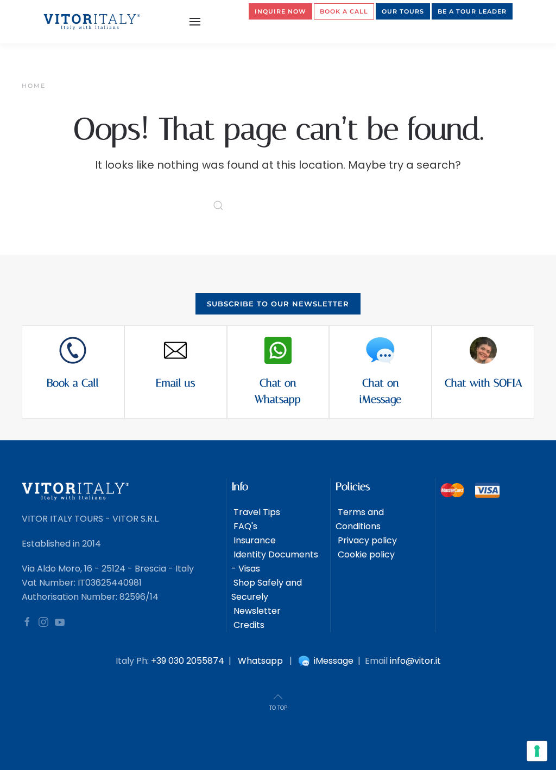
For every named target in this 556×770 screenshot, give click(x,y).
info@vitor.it (415, 661)
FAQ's (244, 526)
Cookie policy (365, 554)
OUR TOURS (403, 11)
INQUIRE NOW (280, 11)
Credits (247, 625)
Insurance (253, 540)
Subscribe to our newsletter (278, 303)
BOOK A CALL (344, 11)
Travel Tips (255, 512)
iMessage (332, 661)
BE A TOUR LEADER (472, 11)
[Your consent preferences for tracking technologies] (537, 751)
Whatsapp (260, 661)
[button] (195, 21)
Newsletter (256, 611)
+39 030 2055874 (187, 661)
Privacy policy (366, 540)
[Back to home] (92, 21)
